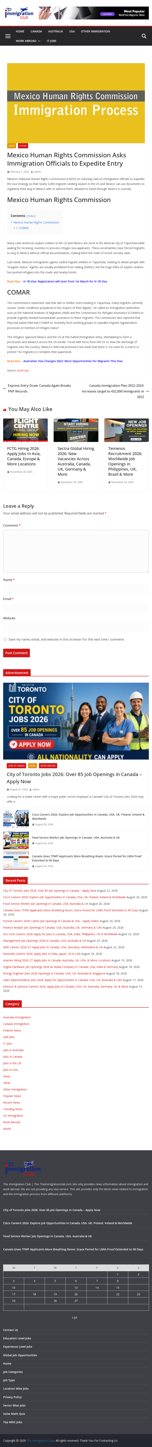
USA (72, 31)
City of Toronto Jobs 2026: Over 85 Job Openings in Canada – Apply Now (74, 778)
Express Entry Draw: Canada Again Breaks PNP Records (39, 388)
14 (97, 1287)
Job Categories (13, 1372)
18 (34, 1294)
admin (37, 171)
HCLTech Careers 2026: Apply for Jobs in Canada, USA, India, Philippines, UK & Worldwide (60, 934)
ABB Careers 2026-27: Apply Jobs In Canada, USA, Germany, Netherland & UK (53, 947)
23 (138, 1294)
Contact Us (10, 1330)
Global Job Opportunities (20, 1355)
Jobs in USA (10, 1070)
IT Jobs (51, 41)
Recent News (11, 1102)
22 (117, 1294)
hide (31, 216)
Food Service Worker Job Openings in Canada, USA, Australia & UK (76, 837)
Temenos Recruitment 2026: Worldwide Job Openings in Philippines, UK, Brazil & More (125, 461)
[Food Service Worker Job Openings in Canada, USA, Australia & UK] (16, 840)
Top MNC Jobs (12, 1422)
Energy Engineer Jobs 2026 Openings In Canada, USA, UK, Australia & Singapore (54, 973)
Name (9, 580)
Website (9, 618)
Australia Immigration (17, 1017)
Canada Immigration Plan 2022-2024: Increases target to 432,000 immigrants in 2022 (113, 391)
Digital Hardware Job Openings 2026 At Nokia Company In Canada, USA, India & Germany (60, 967)
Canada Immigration (16, 1024)
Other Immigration (95, 31)
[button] (38, 41)
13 (76, 1287)
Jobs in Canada (16, 765)
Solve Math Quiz (14, 1414)
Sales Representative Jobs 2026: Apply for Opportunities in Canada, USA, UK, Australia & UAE (62, 980)
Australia (55, 31)
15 (117, 1287)
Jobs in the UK (12, 1063)
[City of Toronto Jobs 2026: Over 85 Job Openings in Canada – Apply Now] (76, 721)
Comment (12, 525)
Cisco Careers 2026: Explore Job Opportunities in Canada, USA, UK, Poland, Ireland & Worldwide (88, 817)
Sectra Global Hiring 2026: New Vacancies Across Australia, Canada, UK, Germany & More (76, 461)
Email (8, 599)
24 (13, 1301)
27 (76, 1301)
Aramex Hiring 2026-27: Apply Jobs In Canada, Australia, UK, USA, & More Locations (57, 960)
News (11, 145)
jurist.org (22, 370)
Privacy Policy (12, 1397)
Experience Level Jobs (17, 1346)
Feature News (12, 1030)
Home (20, 31)
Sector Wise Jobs (14, 1405)
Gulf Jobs (9, 1037)
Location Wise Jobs (16, 1388)
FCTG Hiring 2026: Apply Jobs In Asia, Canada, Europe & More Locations (24, 456)
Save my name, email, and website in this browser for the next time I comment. (66, 639)
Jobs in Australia (13, 1050)
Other (23, 145)
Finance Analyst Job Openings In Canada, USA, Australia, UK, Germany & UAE (52, 927)
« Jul (74, 1317)
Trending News (13, 1109)
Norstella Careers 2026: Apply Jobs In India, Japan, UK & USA (42, 954)
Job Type (9, 1380)
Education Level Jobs (17, 1338)
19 (55, 1294)
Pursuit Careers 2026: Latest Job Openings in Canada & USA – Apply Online (51, 921)
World (7, 1129)
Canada (36, 31)
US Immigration (13, 1115)
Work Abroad (26, 41)
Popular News (12, 1096)
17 (13, 1294)
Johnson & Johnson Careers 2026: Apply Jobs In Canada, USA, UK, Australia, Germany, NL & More (65, 986)
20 (76, 1294)
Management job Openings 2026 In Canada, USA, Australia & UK (44, 940)
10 (13, 1287)
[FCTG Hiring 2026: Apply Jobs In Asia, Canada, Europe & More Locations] (25, 421)
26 (55, 1301)
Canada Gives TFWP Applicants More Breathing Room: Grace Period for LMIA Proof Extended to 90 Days (87, 858)
